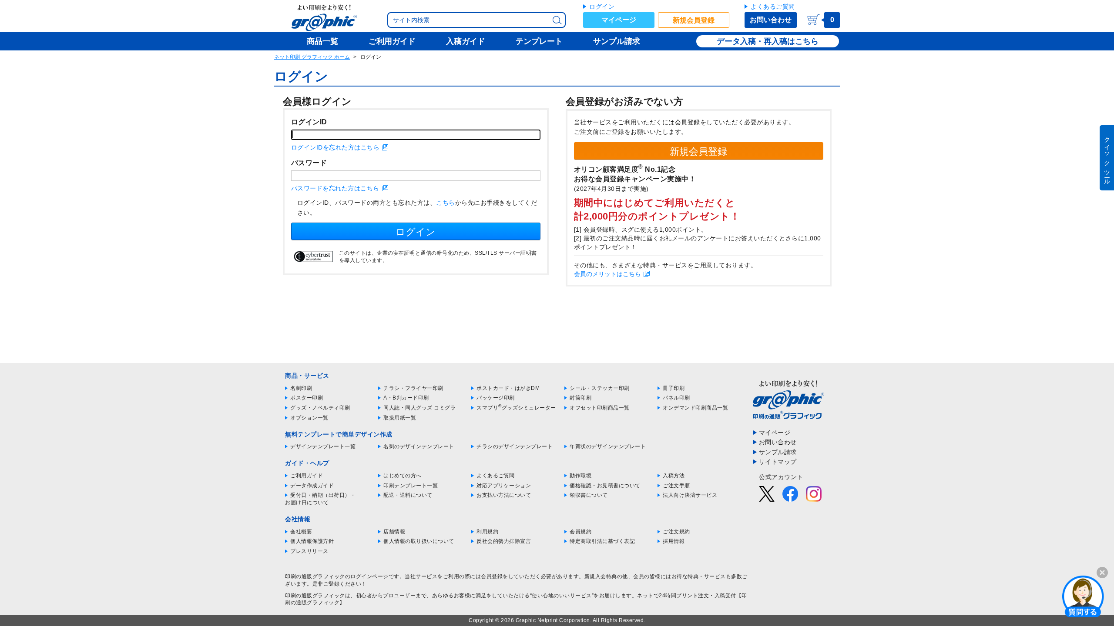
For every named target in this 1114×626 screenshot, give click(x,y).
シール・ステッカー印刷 (600, 388)
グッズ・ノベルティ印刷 (320, 408)
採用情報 (674, 541)
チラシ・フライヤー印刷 (413, 388)
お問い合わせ (771, 19)
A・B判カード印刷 (406, 398)
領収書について (589, 495)
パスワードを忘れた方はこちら (335, 188)
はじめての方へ (402, 476)
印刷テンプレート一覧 (410, 486)
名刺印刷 (301, 388)
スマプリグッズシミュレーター (516, 408)
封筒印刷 (580, 398)
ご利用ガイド (306, 476)
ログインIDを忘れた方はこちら (335, 147)
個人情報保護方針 (312, 541)
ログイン (601, 6)
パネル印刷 (676, 398)
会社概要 (301, 532)
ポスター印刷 (306, 398)
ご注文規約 (676, 532)
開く (1083, 596)
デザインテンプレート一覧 (323, 446)
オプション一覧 (309, 418)
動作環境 (580, 476)
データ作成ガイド (312, 486)
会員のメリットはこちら (607, 273)
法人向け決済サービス (690, 495)
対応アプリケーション (503, 486)
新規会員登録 (694, 20)
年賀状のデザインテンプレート (608, 446)
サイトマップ (778, 461)
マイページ (618, 19)
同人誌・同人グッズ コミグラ (419, 408)
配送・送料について (408, 495)
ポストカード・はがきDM (508, 388)
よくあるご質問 (773, 6)
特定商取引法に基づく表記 (602, 541)
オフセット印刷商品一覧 (600, 408)
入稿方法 (674, 476)
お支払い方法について (503, 495)
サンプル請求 (778, 452)
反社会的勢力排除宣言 (503, 541)
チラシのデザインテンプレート (514, 446)
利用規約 (487, 532)
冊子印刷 (674, 388)
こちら (445, 202)
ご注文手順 (676, 486)
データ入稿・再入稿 (752, 41)
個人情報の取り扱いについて (418, 541)
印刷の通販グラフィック (315, 596)
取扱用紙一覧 (399, 418)
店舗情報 (394, 532)
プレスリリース (309, 551)
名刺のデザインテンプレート (418, 446)
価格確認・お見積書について (605, 486)
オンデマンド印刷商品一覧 (695, 408)
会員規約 (580, 532)
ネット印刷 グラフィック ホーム (312, 57)
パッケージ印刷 (495, 398)
